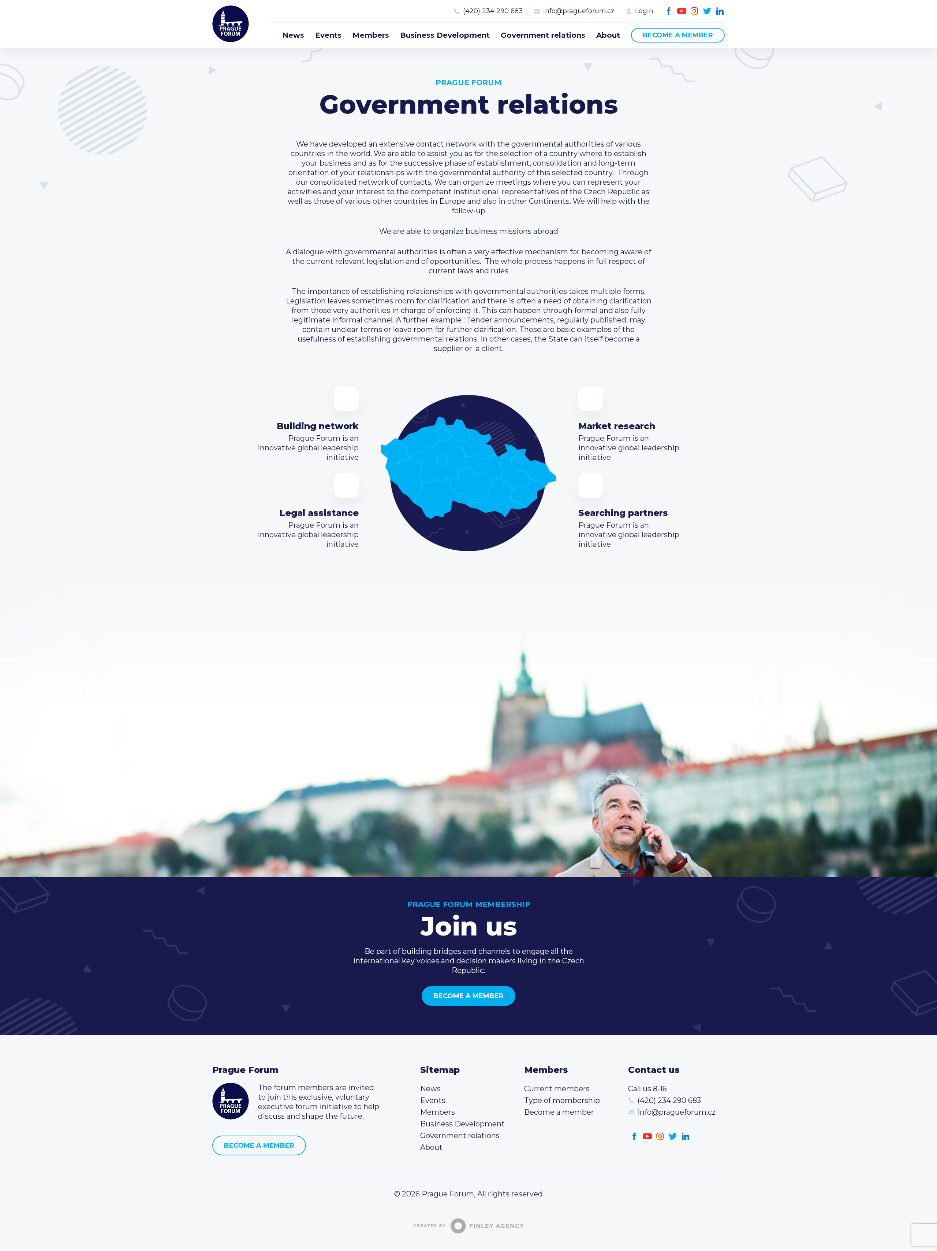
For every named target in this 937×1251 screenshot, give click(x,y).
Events (328, 35)
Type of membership (562, 1100)
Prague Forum (230, 23)
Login (644, 11)
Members (370, 35)
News (293, 35)
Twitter (707, 11)
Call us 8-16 (647, 1088)
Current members (557, 1088)
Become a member (678, 35)
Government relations (543, 35)
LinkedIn (720, 11)
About (608, 35)
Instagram (694, 11)
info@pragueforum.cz (579, 11)
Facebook (668, 11)
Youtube (681, 11)
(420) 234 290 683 (493, 11)
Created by (429, 1226)
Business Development (445, 35)
